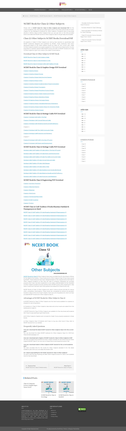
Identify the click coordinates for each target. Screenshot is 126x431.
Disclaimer (53, 414)
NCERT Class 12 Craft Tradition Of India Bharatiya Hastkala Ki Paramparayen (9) (45, 238)
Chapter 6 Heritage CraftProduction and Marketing (38, 133)
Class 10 (84, 88)
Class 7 (83, 95)
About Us (53, 410)
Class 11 (84, 86)
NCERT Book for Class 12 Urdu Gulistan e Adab (36, 57)
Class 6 (83, 97)
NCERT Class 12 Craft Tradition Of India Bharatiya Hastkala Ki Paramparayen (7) (45, 232)
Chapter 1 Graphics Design (31, 70)
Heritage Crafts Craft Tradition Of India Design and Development (41, 153)
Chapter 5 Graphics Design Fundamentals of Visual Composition (41, 84)
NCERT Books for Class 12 (31, 276)
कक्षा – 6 (83, 67)
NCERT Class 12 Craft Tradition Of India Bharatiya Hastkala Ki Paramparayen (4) (45, 222)
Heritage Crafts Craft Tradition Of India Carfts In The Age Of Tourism (42, 150)
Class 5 (83, 99)
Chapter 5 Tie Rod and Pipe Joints (33, 196)
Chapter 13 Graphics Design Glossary (34, 110)
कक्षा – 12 (84, 54)
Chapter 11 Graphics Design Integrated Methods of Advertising (41, 103)
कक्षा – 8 (83, 62)
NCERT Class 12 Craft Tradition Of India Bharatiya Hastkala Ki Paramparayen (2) (45, 215)
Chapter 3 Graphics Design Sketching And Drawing (38, 77)
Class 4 (83, 101)
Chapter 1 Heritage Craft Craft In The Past (35, 117)
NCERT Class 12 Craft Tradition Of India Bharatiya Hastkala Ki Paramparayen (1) (45, 212)
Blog (90, 9)
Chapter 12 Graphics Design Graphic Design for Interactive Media (41, 106)
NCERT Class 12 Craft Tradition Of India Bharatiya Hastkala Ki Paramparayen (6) (45, 228)
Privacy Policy (54, 416)
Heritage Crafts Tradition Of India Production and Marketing (40, 176)
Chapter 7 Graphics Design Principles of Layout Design (39, 90)
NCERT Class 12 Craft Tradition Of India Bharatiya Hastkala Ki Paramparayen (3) (45, 219)
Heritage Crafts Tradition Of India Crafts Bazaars (37, 163)
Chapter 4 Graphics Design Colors (33, 80)
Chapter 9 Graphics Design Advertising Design (36, 97)
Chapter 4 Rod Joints (29, 193)
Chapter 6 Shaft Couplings (31, 200)
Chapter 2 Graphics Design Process (33, 74)
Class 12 (84, 84)
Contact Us (53, 412)
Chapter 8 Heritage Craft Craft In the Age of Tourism (38, 140)
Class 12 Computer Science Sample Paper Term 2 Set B (30, 385)
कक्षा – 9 (83, 60)
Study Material (80, 9)
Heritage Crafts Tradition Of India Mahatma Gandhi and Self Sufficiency (43, 173)
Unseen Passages (39, 9)
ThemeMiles (76, 428)
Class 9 (83, 90)
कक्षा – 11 (83, 56)
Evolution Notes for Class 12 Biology (91, 27)
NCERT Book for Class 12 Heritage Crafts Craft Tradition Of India (41, 64)
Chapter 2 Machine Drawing (31, 186)
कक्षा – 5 (83, 69)
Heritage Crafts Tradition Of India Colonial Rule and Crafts (39, 160)
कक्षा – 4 (83, 71)
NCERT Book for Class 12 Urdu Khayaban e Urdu (37, 60)
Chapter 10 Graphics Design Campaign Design (36, 100)
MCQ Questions (67, 9)
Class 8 (83, 92)
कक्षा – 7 (83, 65)
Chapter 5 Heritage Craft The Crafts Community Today (38, 130)
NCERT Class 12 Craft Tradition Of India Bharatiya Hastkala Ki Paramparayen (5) (45, 225)
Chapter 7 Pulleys (28, 203)
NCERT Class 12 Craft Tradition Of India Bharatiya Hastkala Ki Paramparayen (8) (45, 235)
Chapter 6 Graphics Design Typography (34, 87)
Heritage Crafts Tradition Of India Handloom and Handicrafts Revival (42, 170)
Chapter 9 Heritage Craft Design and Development (38, 143)
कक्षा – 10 (84, 58)
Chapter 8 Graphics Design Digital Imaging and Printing (39, 93)
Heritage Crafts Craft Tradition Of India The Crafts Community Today (42, 157)
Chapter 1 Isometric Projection (32, 183)
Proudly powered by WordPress (55, 428)
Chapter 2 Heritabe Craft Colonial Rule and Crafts (37, 120)
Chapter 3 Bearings (29, 190)
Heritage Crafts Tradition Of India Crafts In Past (36, 166)
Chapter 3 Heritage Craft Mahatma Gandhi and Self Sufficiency (41, 123)
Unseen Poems (53, 9)
